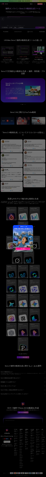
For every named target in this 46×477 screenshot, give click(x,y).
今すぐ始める (23, 248)
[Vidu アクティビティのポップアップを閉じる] (34, 226)
